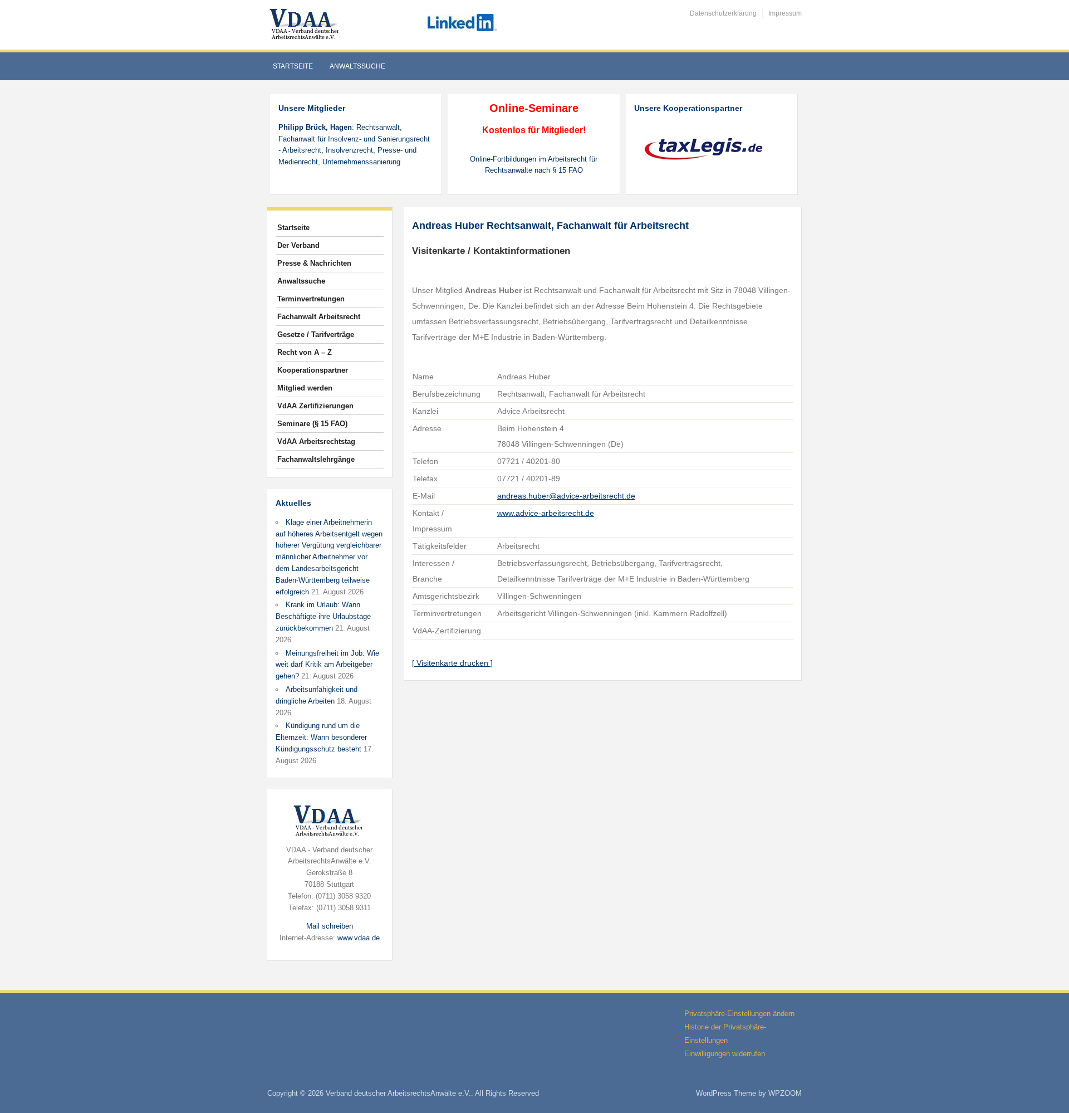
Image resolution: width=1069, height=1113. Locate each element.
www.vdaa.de (358, 938)
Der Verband (298, 245)
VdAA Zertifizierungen (315, 406)
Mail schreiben (329, 926)
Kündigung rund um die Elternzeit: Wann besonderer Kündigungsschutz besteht (321, 737)
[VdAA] (305, 24)
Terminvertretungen (311, 299)
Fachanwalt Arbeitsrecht (318, 317)
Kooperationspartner (312, 370)
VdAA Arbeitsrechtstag (316, 441)
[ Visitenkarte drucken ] (452, 662)
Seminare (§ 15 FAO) (312, 423)
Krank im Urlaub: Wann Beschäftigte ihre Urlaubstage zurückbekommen (323, 616)
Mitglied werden (304, 388)
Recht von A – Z (304, 352)
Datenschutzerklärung (723, 13)
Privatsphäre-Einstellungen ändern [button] (739, 1013)
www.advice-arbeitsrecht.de (545, 513)
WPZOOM (785, 1093)
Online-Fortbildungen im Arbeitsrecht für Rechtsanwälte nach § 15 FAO (533, 165)
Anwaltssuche (357, 66)
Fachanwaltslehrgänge (316, 459)
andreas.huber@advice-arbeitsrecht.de (566, 495)
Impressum (785, 13)
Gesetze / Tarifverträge (315, 334)
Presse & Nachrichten (314, 263)
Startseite (293, 66)
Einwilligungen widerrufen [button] (724, 1053)
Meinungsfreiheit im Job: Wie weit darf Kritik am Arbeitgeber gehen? (327, 665)
